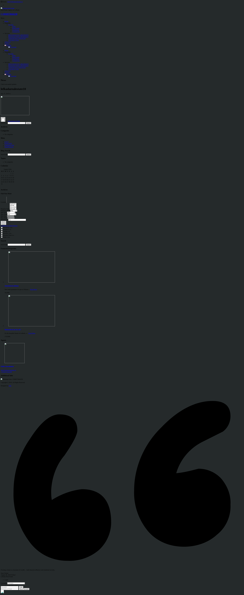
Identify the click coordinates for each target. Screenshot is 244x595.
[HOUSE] (13, 205)
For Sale (10, 25)
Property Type (5, 209)
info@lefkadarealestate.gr (15, 2)
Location (3, 202)
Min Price (4, 212)
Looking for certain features (9, 226)
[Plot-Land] (13, 209)
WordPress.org (9, 147)
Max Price (4, 214)
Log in (7, 142)
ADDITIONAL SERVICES (17, 38)
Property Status (5, 210)
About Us (7, 42)
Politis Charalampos (7, 366)
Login (21, 587)
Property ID (4, 220)
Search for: (4, 123)
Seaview (7, 233)
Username (4, 583)
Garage (6, 231)
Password (4, 585)
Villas (14, 26)
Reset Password (24, 589)
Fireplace (7, 229)
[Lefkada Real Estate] (7, 8)
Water (6, 237)
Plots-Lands (15, 28)
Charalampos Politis (14, 121)
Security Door (8, 235)
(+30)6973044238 (9, 14)
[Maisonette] (13, 207)
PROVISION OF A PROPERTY (18, 35)
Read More (33, 289)
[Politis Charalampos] (15, 362)
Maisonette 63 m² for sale (13, 329)
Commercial (16, 31)
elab (10, 386)
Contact (7, 43)
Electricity (7, 227)
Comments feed (9, 145)
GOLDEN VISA (13, 40)
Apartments (15, 30)
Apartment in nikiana (12, 286)
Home (6, 21)
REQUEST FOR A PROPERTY (18, 37)
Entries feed (8, 143)
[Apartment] (13, 204)
